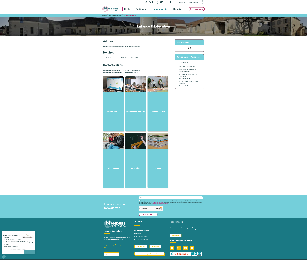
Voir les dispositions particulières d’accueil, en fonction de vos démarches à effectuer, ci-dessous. (116, 245)
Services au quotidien (160, 9)
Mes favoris (181, 2)
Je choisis (18, 252)
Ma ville (127, 9)
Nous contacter (193, 2)
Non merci (7, 252)
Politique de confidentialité (157, 202)
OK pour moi (29, 252)
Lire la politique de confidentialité (10, 246)
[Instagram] (149, 2)
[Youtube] (192, 248)
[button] (4, 257)
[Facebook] (172, 248)
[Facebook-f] (146, 2)
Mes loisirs (177, 9)
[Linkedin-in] (153, 2)
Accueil (104, 15)
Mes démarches (141, 9)
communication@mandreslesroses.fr (160, 203)
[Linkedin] (185, 248)
